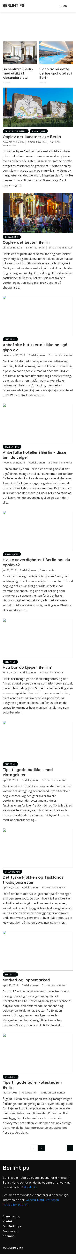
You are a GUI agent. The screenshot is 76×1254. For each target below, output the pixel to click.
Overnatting (12, 447)
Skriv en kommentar (60, 247)
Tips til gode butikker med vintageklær (28, 772)
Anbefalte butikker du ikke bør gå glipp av (35, 347)
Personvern (10, 1231)
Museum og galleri (15, 131)
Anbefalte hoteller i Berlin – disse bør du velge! (34, 455)
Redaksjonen (37, 355)
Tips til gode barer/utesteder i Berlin (32, 1085)
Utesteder (10, 1077)
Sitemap (8, 1236)
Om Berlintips (12, 1226)
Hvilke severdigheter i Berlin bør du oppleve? (36, 562)
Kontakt (8, 1221)
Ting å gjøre (38, 131)
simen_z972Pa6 (37, 142)
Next (70, 1148)
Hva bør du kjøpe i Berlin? (27, 667)
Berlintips (13, 5)
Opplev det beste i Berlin (26, 242)
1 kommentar (48, 570)
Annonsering (11, 1216)
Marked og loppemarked (26, 980)
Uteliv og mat (12, 872)
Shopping (10, 339)
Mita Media (29, 1187)
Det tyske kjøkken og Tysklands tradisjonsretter (33, 880)
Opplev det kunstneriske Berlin (32, 136)
